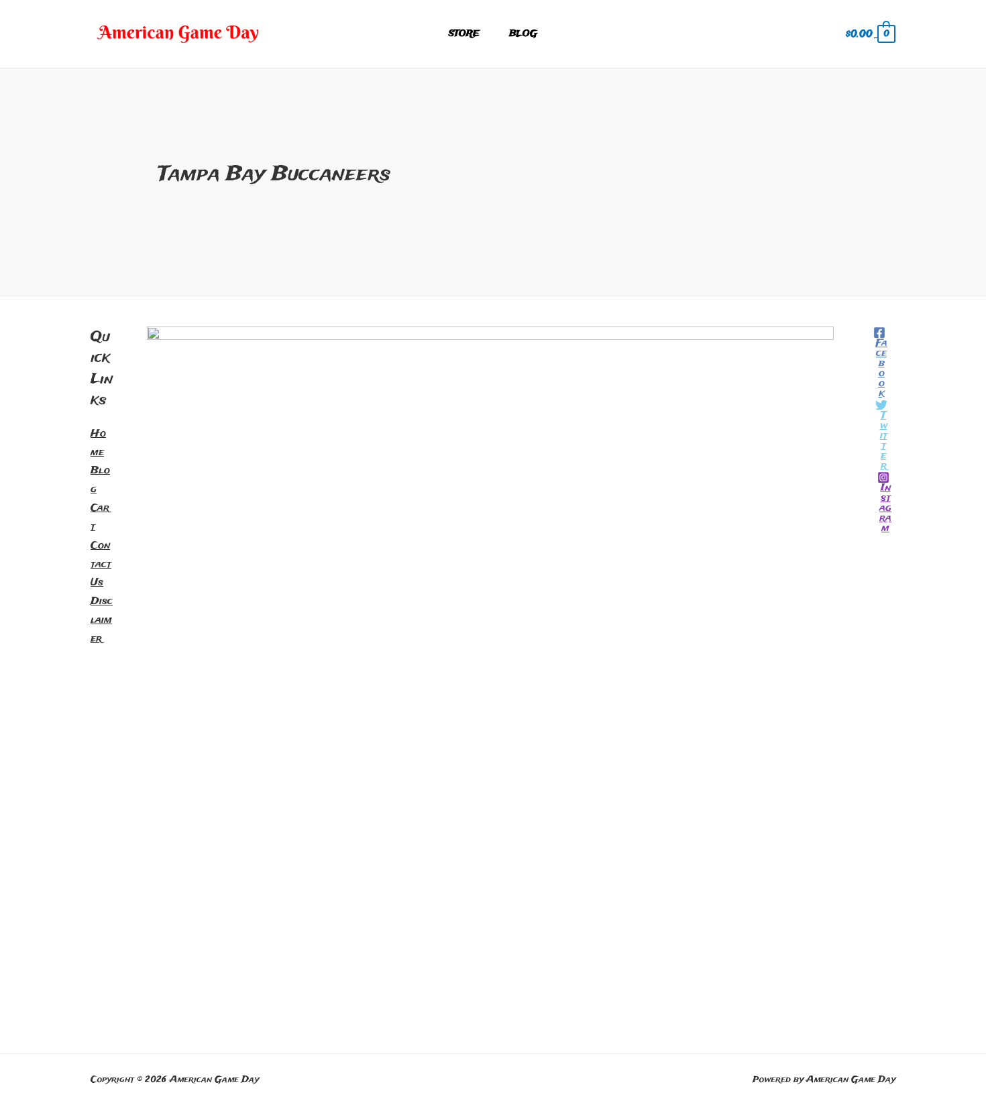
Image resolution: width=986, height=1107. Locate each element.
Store (464, 33)
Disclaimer (102, 620)
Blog (523, 33)
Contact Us (101, 564)
